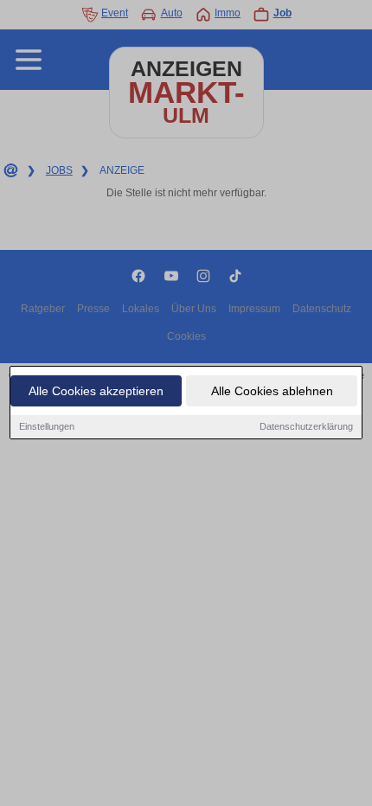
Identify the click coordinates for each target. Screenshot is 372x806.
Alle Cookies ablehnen (272, 391)
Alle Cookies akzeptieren (96, 391)
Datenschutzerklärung (306, 426)
